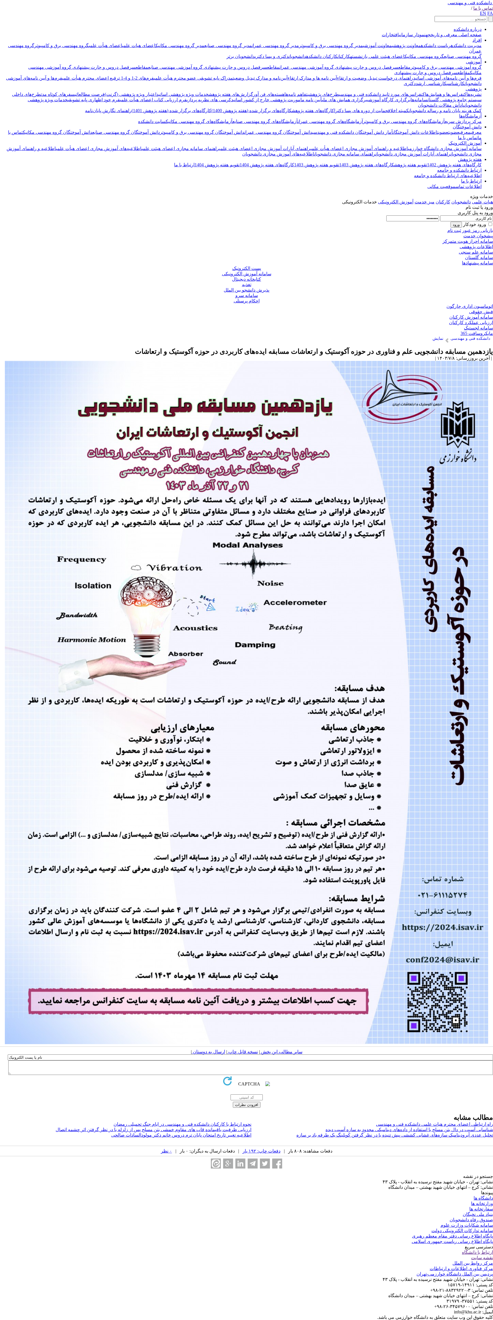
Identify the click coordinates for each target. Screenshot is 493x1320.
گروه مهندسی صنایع (463, 56)
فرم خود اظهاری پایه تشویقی (94, 99)
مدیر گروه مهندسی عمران (275, 45)
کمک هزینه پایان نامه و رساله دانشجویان (445, 110)
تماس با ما (483, 8)
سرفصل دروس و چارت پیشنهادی (366, 67)
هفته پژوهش (470, 159)
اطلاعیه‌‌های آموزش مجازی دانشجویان (278, 153)
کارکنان (344, 56)
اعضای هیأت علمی (105, 45)
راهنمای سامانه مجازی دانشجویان (344, 153)
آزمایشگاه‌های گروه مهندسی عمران (330, 121)
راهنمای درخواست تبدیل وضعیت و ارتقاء (375, 78)
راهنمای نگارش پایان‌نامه (108, 110)
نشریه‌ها (474, 94)
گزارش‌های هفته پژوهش (231, 94)
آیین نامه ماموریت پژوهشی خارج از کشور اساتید (276, 99)
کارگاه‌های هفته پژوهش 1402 (454, 164)
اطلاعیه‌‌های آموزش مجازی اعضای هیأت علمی (99, 148)
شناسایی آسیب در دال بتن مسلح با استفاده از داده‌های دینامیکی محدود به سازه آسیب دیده (409, 1129)
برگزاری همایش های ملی (344, 99)
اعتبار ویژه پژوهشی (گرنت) (130, 94)
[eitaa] (216, 1164)
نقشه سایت (482, 1257)
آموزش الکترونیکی (395, 201)
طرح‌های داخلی (26, 94)
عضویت (453, 132)
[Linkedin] (240, 1164)
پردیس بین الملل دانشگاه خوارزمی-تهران (455, 1274)
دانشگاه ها (483, 1198)
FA (490, 13)
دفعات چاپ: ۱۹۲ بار (261, 1151)
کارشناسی (455, 83)
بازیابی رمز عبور (477, 230)
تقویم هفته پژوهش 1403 (316, 164)
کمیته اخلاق (398, 110)
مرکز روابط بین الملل (472, 1263)
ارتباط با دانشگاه (477, 1252)
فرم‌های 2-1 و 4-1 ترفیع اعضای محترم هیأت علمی (108, 78)
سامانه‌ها (419, 99)
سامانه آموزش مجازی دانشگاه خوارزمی (445, 148)
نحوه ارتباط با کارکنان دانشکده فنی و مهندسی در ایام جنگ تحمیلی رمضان (182, 1124)
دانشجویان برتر (241, 56)
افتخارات (390, 34)
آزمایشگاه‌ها (470, 116)
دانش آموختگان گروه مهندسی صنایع (126, 132)
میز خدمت (425, 201)
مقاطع (404, 67)
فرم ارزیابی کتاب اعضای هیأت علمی (153, 99)
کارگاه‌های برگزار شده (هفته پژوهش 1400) (251, 110)
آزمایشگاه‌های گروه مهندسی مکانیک (199, 121)
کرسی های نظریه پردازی (209, 99)
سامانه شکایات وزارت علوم (467, 1225)
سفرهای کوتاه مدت (58, 94)
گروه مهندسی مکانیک (424, 56)
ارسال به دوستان (208, 1051)
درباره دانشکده (468, 29)
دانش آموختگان (467, 126)
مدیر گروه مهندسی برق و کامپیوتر (331, 45)
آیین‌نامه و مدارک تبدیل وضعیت (260, 78)
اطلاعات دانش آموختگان (415, 132)
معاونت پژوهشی (406, 45)
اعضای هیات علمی (138, 45)
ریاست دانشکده (436, 45)
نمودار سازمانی (412, 34)
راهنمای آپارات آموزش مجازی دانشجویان (412, 153)
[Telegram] (253, 1164)
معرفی (476, 132)
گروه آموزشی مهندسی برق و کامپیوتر (446, 67)
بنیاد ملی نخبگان (478, 1214)
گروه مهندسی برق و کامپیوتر (61, 45)
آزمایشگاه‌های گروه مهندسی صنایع (265, 121)
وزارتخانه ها (482, 1203)
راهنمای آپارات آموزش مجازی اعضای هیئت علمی (264, 148)
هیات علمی (482, 201)
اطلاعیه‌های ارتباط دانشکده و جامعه (448, 175)
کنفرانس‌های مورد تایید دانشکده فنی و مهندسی (382, 94)
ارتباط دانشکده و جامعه (459, 170)
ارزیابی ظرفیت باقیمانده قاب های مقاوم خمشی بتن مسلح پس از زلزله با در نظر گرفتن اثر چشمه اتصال (153, 1129)
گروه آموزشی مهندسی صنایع (175, 67)
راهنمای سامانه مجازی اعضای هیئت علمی (180, 148)
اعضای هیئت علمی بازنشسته (377, 56)
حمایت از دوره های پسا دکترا (361, 110)
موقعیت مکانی (441, 186)
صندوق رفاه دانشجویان (471, 1219)
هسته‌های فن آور (268, 94)
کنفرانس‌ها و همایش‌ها (445, 94)
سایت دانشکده (152, 121)
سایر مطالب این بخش (281, 1051)
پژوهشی (474, 88)
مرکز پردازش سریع (463, 121)
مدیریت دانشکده (466, 45)
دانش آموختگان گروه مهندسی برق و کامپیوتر (202, 132)
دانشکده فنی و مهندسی (470, 2)
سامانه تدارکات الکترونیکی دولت (462, 1230)
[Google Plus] (228, 1164)
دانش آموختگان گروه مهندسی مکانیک (57, 132)
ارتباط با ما (184, 164)
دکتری (410, 83)
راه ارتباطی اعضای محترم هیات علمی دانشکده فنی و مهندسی (434, 1124)
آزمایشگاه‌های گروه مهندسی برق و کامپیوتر (404, 121)
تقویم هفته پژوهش (410, 164)
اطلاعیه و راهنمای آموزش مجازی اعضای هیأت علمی (359, 148)
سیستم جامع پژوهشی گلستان (454, 99)
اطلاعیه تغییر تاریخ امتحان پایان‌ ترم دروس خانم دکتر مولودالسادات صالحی (181, 1135)
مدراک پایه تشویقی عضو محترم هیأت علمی (193, 78)
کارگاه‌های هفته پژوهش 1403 (366, 164)
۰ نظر (166, 1151)
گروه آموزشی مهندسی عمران (306, 67)
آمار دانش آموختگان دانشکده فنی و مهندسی (352, 132)
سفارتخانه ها (481, 1208)
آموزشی (474, 61)
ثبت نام (454, 230)
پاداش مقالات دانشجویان (441, 105)
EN (483, 13)
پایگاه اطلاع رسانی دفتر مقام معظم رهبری (452, 1236)
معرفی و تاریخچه (441, 34)
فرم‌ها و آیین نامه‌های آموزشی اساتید (447, 78)
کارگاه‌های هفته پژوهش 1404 (267, 164)
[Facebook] (277, 1164)
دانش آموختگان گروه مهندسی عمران (278, 132)
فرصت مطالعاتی (90, 94)
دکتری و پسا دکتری (272, 56)
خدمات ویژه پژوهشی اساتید (182, 94)
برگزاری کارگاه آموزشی (389, 99)
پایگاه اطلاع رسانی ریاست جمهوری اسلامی (452, 1241)
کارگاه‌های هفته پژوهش (313, 110)
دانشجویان (297, 56)
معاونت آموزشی (377, 45)
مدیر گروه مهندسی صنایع (228, 45)
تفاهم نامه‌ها (296, 94)
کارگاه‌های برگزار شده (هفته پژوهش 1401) (171, 110)
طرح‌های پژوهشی (323, 94)
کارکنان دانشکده (322, 56)
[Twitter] (265, 1164)
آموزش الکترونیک (465, 143)
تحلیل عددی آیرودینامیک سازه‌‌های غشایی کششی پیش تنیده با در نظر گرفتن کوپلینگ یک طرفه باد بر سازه (394, 1135)
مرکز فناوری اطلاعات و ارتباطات (461, 1268)
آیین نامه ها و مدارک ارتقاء (312, 78)
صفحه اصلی (469, 34)
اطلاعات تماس (468, 186)
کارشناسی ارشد (431, 83)
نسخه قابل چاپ (242, 1051)
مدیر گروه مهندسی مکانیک (179, 45)
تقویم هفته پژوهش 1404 (217, 164)
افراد (477, 40)
